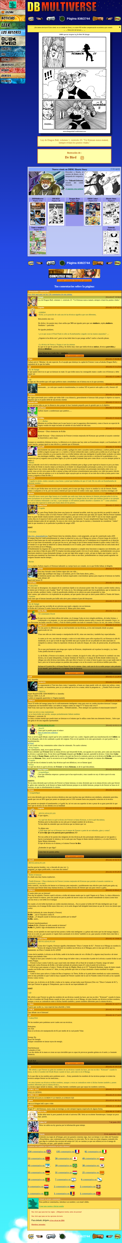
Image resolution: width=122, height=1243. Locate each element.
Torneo (5, 59)
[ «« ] (31, 19)
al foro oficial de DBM (56, 1220)
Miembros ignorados (38, 1224)
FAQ (3, 54)
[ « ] (51, 19)
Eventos (6, 75)
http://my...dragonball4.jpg (38, 536)
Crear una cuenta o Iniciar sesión (51, 1206)
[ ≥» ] (109, 19)
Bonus (5, 70)
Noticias (8, 18)
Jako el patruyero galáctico (48, 733)
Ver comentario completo (74, 356)
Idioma (8, 12)
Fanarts (6, 48)
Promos (6, 81)
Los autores (11, 32)
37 (82, 158)
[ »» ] (117, 19)
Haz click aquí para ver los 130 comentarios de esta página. (50, 294)
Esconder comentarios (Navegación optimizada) (74, 280)
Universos (7, 64)
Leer (5, 25)
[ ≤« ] (39, 19)
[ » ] (98, 19)
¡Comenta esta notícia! (74, 189)
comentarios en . (40, 1151)
